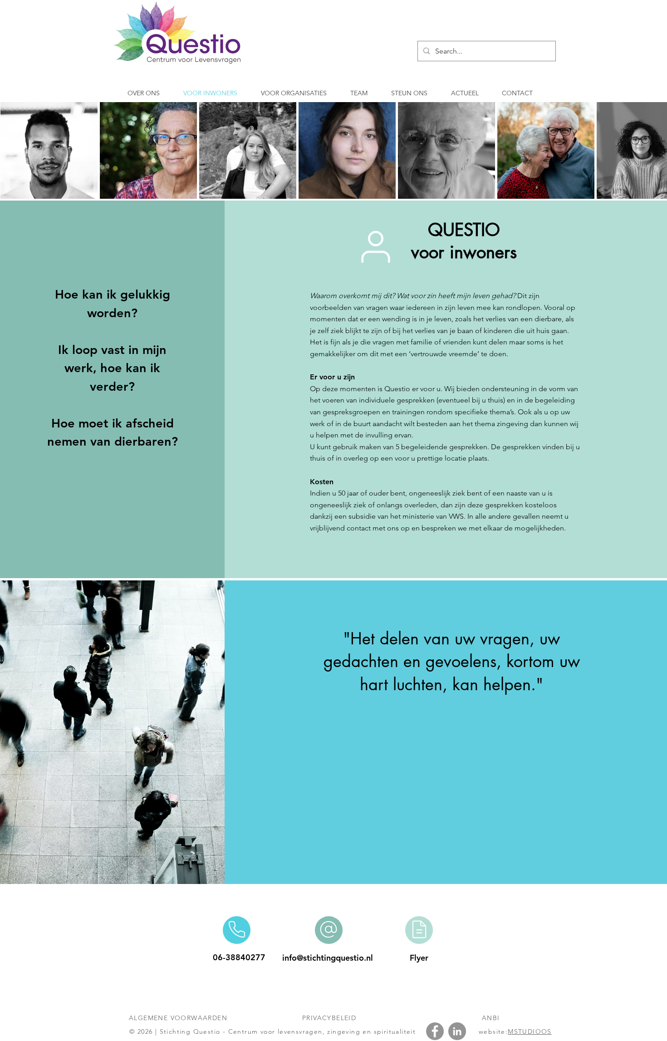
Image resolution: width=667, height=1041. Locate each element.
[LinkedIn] (457, 1031)
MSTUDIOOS (530, 1031)
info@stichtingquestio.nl (327, 958)
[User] (376, 247)
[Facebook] (435, 1031)
